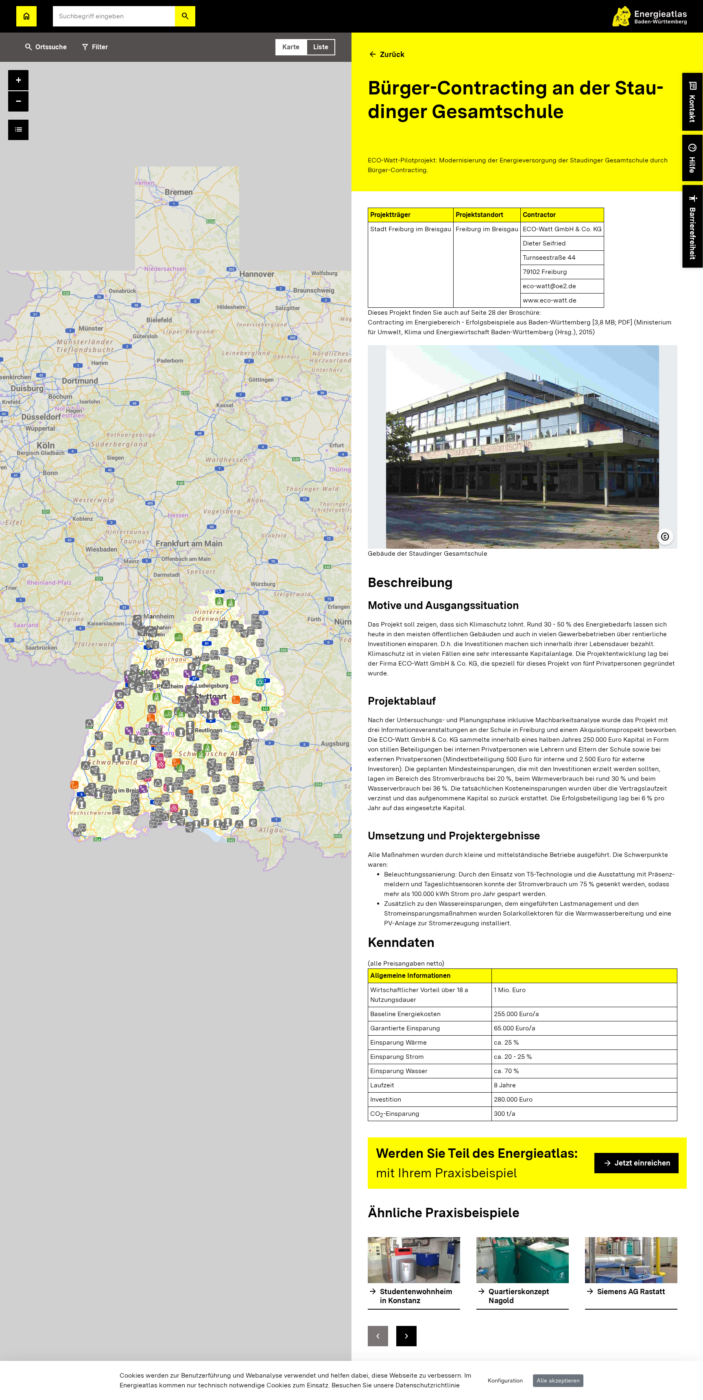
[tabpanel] (176, 731)
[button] (185, 16)
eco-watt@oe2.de (549, 286)
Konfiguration (505, 1380)
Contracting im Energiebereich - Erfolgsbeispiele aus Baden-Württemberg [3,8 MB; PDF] (500, 322)
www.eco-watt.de (549, 300)
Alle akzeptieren (558, 1380)
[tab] (290, 47)
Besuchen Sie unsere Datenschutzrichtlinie (396, 1385)
